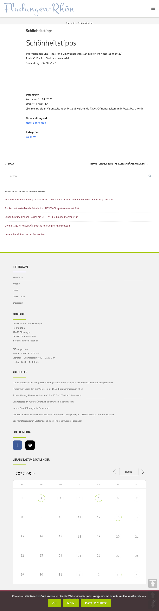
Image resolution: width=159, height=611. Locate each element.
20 (118, 536)
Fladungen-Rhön (39, 8)
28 (137, 556)
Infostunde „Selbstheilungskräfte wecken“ (119, 163)
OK (54, 603)
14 (137, 517)
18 (79, 536)
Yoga (9, 163)
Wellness (31, 137)
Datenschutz (19, 296)
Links (15, 290)
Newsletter (18, 277)
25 (79, 556)
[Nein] (154, 601)
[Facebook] (17, 445)
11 (79, 517)
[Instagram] (30, 445)
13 (118, 517)
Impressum (18, 302)
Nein (71, 603)
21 (137, 536)
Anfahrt (16, 283)
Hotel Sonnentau (36, 122)
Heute (128, 472)
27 (118, 556)
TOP (152, 583)
